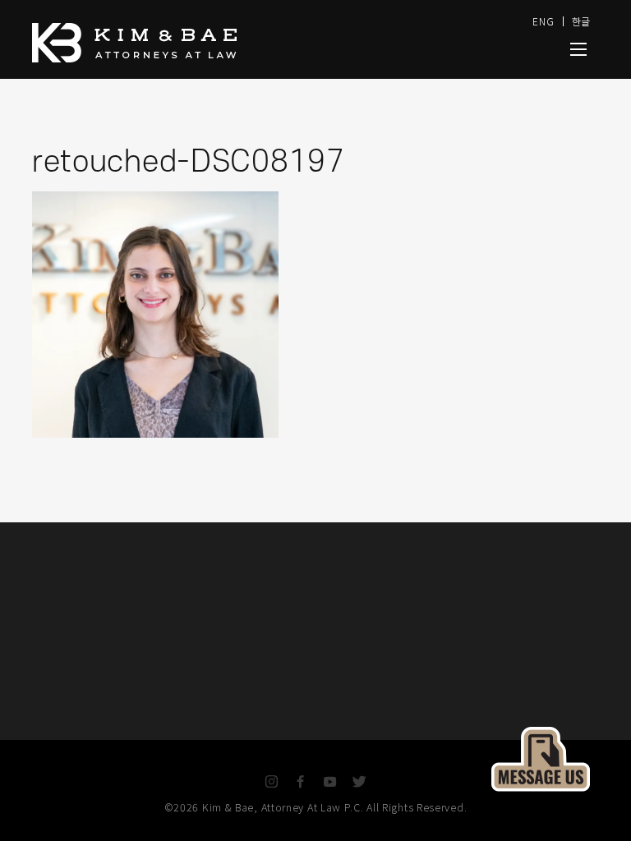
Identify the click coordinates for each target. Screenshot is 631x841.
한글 (581, 21)
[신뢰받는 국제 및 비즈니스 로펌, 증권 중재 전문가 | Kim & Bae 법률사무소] (208, 42)
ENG (543, 21)
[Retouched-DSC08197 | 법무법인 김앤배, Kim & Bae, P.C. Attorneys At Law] (578, 49)
